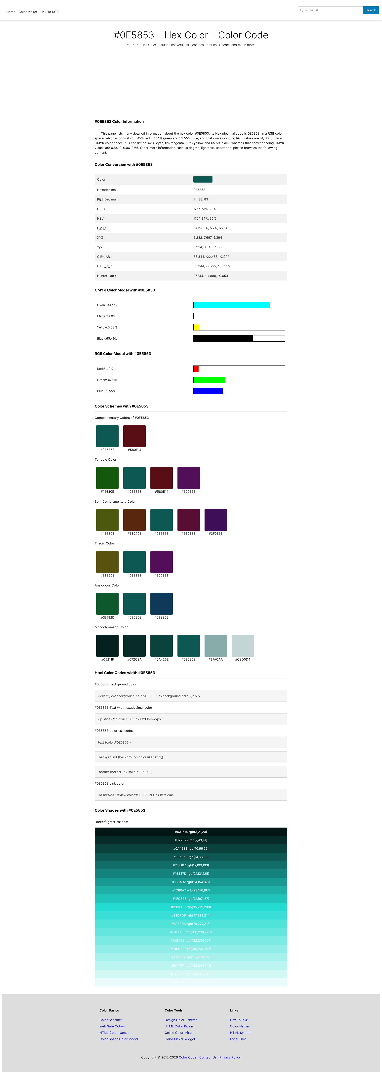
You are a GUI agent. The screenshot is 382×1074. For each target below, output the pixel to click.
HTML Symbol (240, 1033)
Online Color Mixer (179, 1033)
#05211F (107, 659)
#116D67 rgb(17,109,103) (191, 865)
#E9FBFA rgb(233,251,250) (191, 982)
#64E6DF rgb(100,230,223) (191, 932)
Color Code (187, 1057)
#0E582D (107, 617)
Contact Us (207, 1057)
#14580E (107, 492)
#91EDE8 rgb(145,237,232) (191, 949)
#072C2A (134, 659)
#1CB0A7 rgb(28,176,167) (191, 890)
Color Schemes (110, 1020)
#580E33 (189, 534)
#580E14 (134, 450)
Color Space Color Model (118, 1039)
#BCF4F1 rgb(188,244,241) (191, 965)
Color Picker (28, 12)
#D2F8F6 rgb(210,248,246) (191, 974)
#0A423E (162, 659)
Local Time (238, 1039)
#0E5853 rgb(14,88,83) (191, 857)
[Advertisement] (191, 84)
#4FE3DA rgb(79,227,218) (191, 924)
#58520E (107, 576)
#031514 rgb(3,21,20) (191, 832)
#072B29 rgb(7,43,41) (191, 840)
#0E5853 (107, 450)
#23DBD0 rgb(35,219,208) (191, 907)
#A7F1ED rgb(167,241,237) (191, 957)
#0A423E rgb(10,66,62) (191, 848)
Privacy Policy (230, 1057)
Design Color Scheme (181, 1020)
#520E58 (189, 492)
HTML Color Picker (179, 1026)
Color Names (240, 1026)
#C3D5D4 (242, 659)
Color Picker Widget (180, 1039)
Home (10, 12)
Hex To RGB (49, 12)
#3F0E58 (216, 534)
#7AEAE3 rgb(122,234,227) (191, 940)
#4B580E (107, 534)
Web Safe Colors (112, 1026)
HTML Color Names (114, 1033)
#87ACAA (216, 659)
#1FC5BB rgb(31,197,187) (191, 899)
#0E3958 (162, 617)
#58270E (134, 534)
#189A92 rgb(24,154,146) (191, 882)
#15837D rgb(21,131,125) (191, 874)
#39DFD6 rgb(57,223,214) (191, 915)
